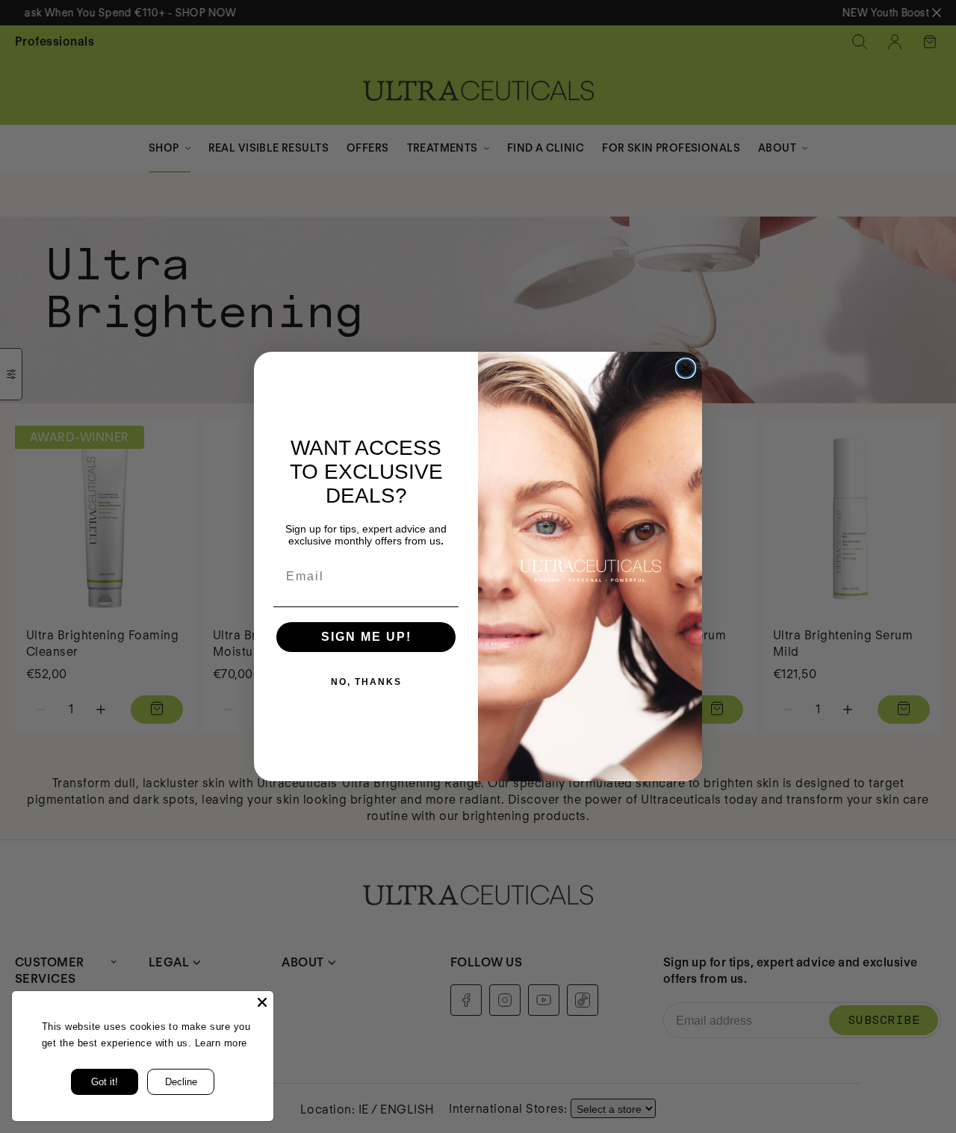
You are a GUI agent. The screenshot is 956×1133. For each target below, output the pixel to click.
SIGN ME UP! (366, 636)
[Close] (262, 1002)
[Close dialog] (686, 368)
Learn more (221, 1043)
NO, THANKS (366, 682)
